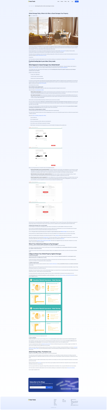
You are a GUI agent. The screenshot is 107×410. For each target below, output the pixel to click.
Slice (61, 275)
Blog (68, 1)
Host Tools (39, 362)
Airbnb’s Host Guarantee (42, 83)
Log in (72, 1)
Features (62, 1)
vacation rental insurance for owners (41, 55)
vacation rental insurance (53, 263)
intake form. (62, 238)
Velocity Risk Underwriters (71, 275)
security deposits (62, 50)
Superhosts (57, 235)
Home (58, 1)
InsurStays (63, 275)
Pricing (65, 1)
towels (34, 67)
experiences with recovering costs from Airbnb (44, 240)
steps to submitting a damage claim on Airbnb (39, 115)
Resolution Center (46, 237)
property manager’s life (64, 67)
